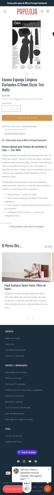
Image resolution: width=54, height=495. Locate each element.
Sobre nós (9, 344)
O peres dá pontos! (13, 436)
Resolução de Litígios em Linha (19, 419)
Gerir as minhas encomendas (18, 407)
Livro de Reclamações (14, 413)
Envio (17, 99)
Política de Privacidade (15, 384)
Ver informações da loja (15, 133)
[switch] (27, 488)
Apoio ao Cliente (12, 338)
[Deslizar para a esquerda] (21, 74)
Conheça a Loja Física (14, 356)
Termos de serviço (13, 378)
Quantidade (6, 103)
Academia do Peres (13, 442)
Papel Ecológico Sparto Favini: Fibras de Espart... (25, 287)
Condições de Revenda (15, 350)
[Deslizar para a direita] (33, 74)
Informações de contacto (16, 372)
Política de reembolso (15, 396)
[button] (5, 11)
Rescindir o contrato (14, 402)
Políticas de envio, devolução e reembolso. (24, 390)
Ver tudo (48, 246)
